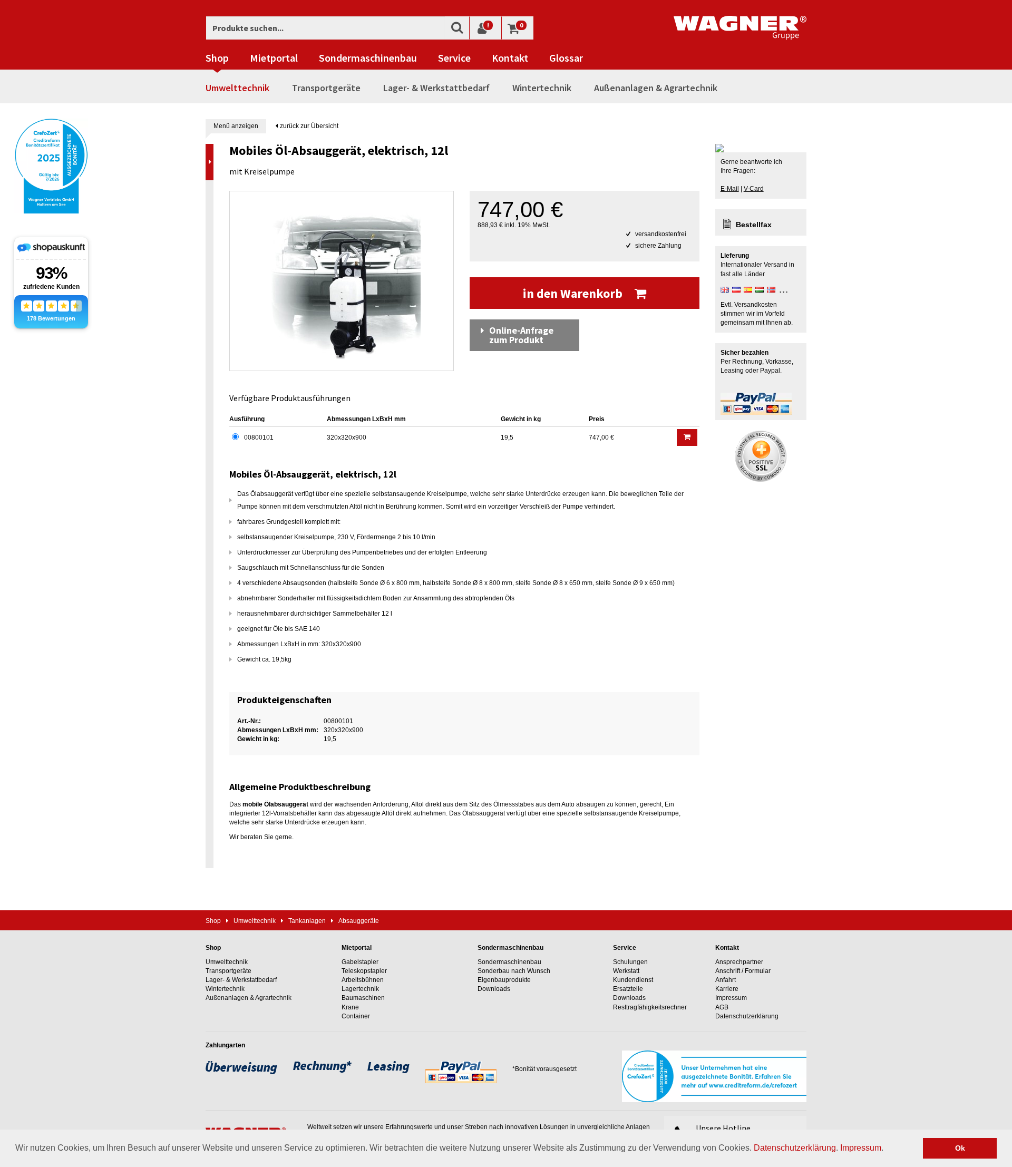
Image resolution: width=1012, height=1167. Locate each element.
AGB (721, 1007)
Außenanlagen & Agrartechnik (655, 88)
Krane (350, 1007)
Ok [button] (960, 1148)
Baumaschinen (363, 997)
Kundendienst (633, 980)
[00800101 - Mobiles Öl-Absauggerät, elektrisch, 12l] (341, 281)
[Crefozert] (51, 165)
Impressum (860, 1147)
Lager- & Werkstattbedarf (436, 88)
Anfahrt (725, 980)
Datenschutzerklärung (795, 1147)
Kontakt (510, 58)
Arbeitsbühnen (363, 980)
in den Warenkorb (574, 293)
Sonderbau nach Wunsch (514, 971)
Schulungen (630, 962)
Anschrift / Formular (743, 971)
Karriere (726, 989)
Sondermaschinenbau (368, 58)
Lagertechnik (360, 989)
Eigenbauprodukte (504, 980)
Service (454, 58)
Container (356, 1016)
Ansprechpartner (739, 962)
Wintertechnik (541, 88)
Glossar (566, 58)
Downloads (494, 989)
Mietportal (274, 58)
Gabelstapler (360, 962)
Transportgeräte (326, 88)
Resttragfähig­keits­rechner (650, 1007)
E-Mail (730, 188)
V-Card (754, 188)
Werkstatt (626, 971)
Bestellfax (754, 224)
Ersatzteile (628, 989)
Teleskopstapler (364, 971)
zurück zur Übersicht (308, 126)
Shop (217, 58)
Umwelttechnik (237, 88)
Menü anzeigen (235, 126)
